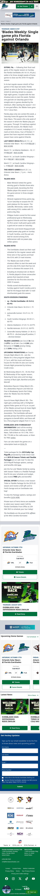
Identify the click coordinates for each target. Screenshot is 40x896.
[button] (13, 889)
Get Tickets (24, 6)
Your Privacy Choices (28, 871)
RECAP (31, 143)
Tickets (21, 572)
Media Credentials (29, 868)
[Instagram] (13, 878)
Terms (18, 871)
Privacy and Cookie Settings (20, 873)
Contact (7, 868)
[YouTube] (33, 878)
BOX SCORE (8, 146)
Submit (20, 787)
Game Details (21, 577)
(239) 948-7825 (6, 859)
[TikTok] (26, 878)
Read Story (21, 614)
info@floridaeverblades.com (10, 862)
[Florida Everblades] (4, 6)
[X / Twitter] (20, 878)
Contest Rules (16, 868)
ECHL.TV (23, 444)
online (13, 438)
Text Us (33, 892)
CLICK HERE (15, 497)
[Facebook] (6, 878)
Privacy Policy (9, 871)
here (19, 465)
